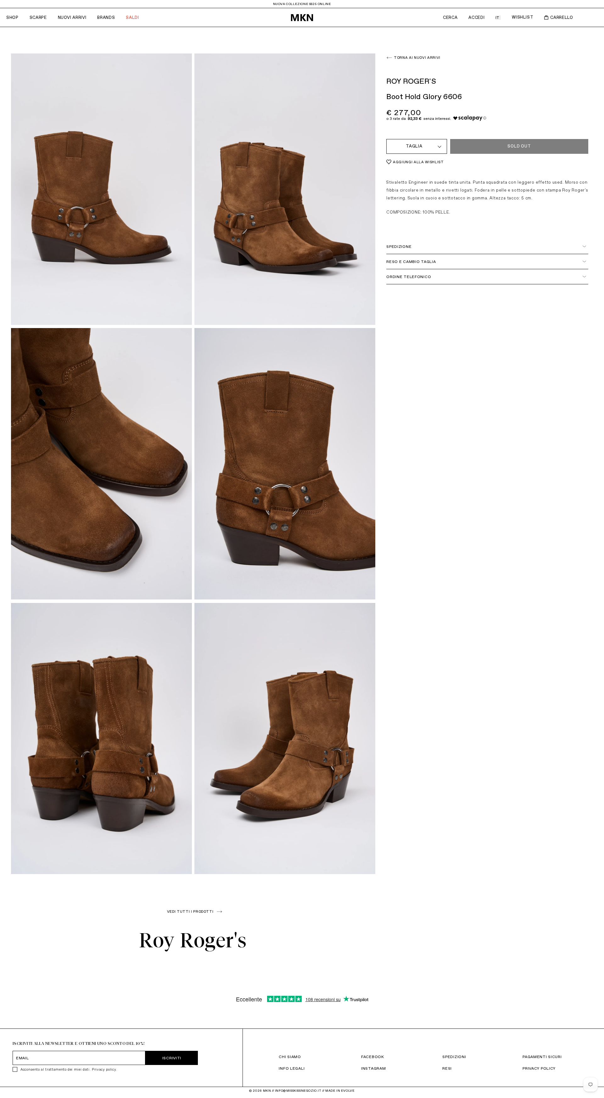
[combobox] (416, 146)
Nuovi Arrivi (72, 17)
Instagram (373, 1068)
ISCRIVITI (171, 1058)
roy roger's (193, 940)
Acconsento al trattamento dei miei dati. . (68, 1069)
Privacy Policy (539, 1068)
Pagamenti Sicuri (542, 1056)
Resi (447, 1068)
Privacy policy (104, 1069)
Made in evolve (340, 1091)
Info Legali (292, 1068)
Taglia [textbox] (414, 146)
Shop (12, 17)
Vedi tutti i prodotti (190, 911)
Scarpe (38, 17)
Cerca (450, 17)
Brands (106, 17)
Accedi (476, 17)
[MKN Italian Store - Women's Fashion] (302, 17)
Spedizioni (454, 1056)
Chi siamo (290, 1056)
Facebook (372, 1056)
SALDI (132, 17)
